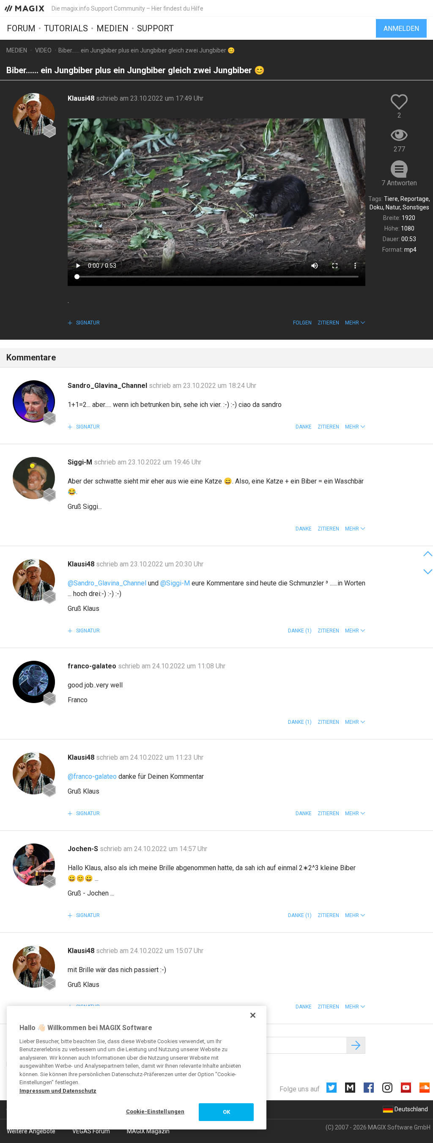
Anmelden (401, 29)
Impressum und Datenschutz (57, 1091)
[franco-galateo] (34, 682)
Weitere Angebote (31, 1131)
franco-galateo (93, 666)
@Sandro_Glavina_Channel (107, 583)
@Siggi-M (175, 583)
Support (155, 28)
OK (226, 1112)
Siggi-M (81, 462)
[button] (355, 323)
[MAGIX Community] (25, 8)
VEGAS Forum (91, 1131)
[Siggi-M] (34, 478)
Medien (112, 28)
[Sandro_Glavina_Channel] (34, 401)
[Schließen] (253, 1015)
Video (43, 50)
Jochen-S (84, 849)
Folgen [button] (302, 323)
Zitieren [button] (328, 323)
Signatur (87, 323)
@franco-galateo (92, 776)
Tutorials (66, 28)
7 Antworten (399, 183)
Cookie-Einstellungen (155, 1111)
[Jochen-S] (34, 865)
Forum (21, 28)
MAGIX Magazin (148, 1131)
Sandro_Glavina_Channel (108, 386)
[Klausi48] (34, 114)
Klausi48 (82, 98)
